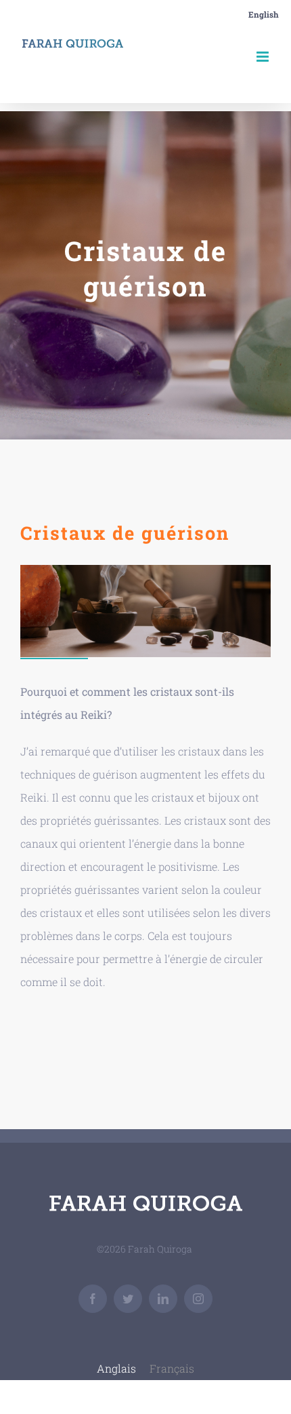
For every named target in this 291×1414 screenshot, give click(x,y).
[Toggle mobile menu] (263, 57)
